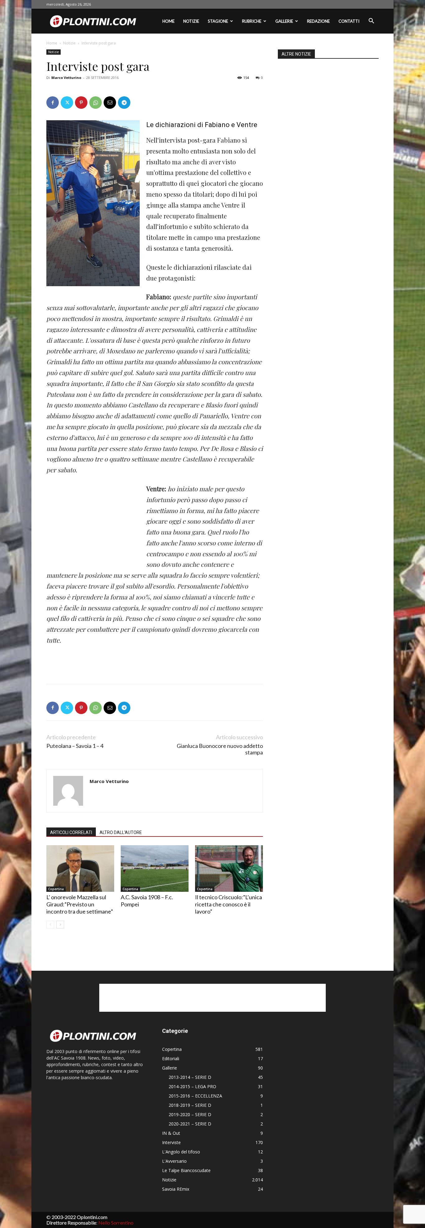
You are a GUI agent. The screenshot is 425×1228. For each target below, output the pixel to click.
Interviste (171, 1142)
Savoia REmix (175, 1189)
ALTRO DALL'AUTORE (121, 832)
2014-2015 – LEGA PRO (192, 1086)
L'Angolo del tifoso (181, 1152)
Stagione (218, 21)
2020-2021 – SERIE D (190, 1124)
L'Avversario (174, 1161)
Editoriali (170, 1058)
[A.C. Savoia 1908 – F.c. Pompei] (155, 868)
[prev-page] (50, 924)
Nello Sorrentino (115, 1223)
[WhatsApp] (95, 102)
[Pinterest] (81, 102)
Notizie (191, 21)
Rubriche (251, 21)
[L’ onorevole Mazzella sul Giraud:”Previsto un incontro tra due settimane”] (80, 868)
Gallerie (284, 21)
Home (168, 21)
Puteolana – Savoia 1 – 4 (74, 746)
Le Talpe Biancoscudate (186, 1170)
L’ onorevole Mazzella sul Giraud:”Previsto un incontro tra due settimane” (79, 904)
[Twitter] (67, 102)
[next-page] (60, 924)
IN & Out (171, 1133)
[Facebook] (52, 102)
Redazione (318, 21)
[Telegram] (124, 102)
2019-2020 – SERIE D (190, 1114)
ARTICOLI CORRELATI (71, 832)
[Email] (110, 102)
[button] (371, 22)
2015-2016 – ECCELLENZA (195, 1096)
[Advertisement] (93, 525)
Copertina (56, 889)
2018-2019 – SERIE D (190, 1105)
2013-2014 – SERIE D (190, 1077)
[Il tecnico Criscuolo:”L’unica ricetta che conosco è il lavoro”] (229, 868)
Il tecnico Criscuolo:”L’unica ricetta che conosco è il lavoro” (228, 904)
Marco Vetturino (66, 77)
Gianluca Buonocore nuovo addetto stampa (220, 749)
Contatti (349, 21)
